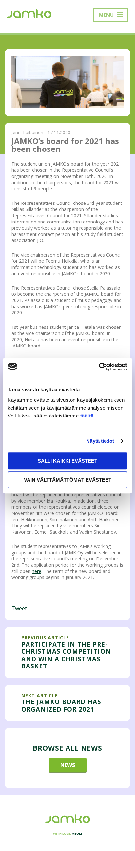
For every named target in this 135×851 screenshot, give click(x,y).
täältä (87, 415)
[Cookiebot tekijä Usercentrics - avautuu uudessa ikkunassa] (98, 367)
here (36, 571)
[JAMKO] (29, 13)
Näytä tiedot (100, 441)
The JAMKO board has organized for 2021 (61, 705)
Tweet (19, 608)
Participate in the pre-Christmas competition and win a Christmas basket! (66, 655)
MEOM (77, 833)
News (67, 765)
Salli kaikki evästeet (67, 461)
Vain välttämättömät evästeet (67, 480)
